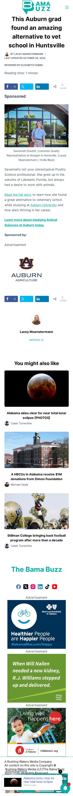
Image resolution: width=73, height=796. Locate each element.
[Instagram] (33, 586)
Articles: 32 (36, 340)
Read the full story (18, 195)
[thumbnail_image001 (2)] (26, 269)
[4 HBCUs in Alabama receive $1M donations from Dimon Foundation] (36, 450)
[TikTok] (47, 586)
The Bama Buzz (36, 569)
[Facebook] (18, 586)
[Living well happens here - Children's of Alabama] (36, 732)
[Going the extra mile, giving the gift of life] (36, 678)
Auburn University (44, 205)
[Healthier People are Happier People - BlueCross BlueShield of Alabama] (36, 624)
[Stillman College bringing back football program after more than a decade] (36, 511)
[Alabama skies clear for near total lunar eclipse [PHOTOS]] (36, 389)
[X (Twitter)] (25, 586)
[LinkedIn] (40, 586)
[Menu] (67, 7)
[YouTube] (54, 586)
